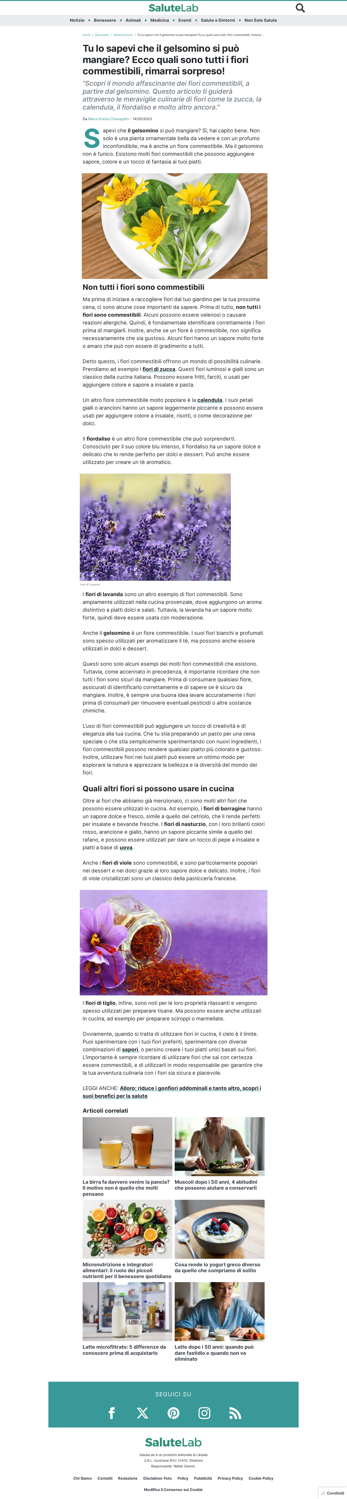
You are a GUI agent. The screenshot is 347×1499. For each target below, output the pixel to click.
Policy (183, 1478)
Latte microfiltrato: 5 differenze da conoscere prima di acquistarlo (124, 1350)
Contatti (104, 1478)
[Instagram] (204, 1412)
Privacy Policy (230, 1478)
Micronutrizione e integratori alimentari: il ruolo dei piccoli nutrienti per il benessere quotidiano (127, 1270)
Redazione (128, 1478)
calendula (209, 400)
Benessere (105, 20)
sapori (130, 1049)
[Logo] (174, 8)
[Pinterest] (173, 1412)
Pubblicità (203, 1478)
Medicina (159, 20)
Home (86, 35)
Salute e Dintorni (218, 20)
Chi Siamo (82, 1478)
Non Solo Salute (261, 20)
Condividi (335, 1493)
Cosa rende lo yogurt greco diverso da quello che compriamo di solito (217, 1267)
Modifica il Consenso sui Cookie (173, 1489)
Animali (133, 20)
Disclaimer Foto (157, 1478)
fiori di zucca (159, 369)
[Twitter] (142, 1412)
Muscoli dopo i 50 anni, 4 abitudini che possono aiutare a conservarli (216, 1185)
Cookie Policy (261, 1478)
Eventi (184, 20)
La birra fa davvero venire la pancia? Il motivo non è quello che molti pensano (126, 1188)
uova (126, 847)
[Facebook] (112, 1412)
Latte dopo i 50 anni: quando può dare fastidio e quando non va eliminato (214, 1353)
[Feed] (235, 1412)
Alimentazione (123, 35)
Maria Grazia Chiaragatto (108, 119)
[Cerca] (300, 8)
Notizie (77, 20)
